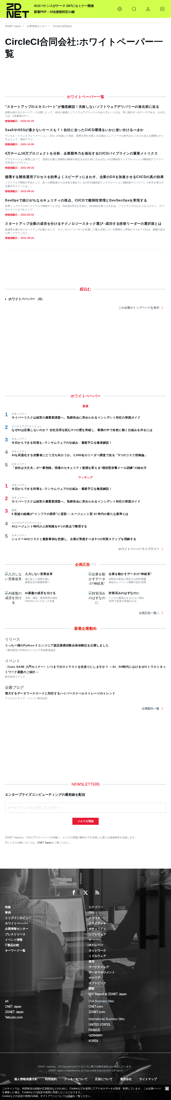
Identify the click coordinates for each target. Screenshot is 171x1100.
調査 (91, 988)
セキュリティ (97, 928)
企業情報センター (37, 26)
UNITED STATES (99, 1024)
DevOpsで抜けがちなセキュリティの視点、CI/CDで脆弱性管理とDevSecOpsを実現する (76, 200)
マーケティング (99, 967)
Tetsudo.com (14, 1017)
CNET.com (96, 1006)
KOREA (93, 1040)
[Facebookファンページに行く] (74, 893)
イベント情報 (14, 939)
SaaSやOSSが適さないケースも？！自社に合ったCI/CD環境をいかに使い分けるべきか (74, 130)
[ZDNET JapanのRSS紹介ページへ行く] (97, 893)
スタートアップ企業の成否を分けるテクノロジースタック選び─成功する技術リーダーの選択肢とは (83, 223)
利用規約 (51, 1079)
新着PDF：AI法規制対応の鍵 (54, 12)
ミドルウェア (97, 956)
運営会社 (126, 1079)
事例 (8, 912)
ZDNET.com (97, 1012)
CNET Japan (44, 842)
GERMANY (96, 1035)
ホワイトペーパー (16, 923)
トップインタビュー (18, 918)
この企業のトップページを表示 (138, 307)
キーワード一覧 (15, 950)
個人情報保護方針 (26, 1079)
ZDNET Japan (13, 26)
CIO (91, 912)
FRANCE (94, 1030)
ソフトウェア (97, 934)
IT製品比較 (12, 945)
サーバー (94, 939)
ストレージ (96, 945)
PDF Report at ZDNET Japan (108, 994)
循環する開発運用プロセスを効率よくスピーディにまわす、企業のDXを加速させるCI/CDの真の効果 (84, 177)
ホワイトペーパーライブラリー (138, 549)
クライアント (97, 923)
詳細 (70, 1096)
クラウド (94, 918)
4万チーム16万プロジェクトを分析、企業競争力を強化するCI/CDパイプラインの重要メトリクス (81, 153)
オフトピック (97, 983)
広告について (104, 1079)
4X (7, 1001)
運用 (91, 961)
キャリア (94, 977)
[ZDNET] (18, 9)
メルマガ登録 (85, 821)
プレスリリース (15, 934)
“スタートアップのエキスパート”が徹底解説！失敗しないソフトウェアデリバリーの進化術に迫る (82, 106)
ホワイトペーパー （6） (26, 299)
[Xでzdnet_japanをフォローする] (85, 893)
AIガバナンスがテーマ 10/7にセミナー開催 (64, 5)
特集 (8, 907)
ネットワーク (97, 950)
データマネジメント (102, 972)
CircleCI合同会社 (62, 26)
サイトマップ (148, 1079)
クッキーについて (76, 1079)
